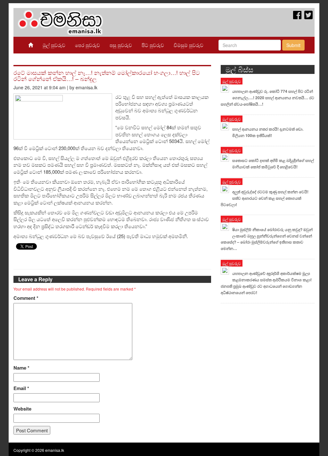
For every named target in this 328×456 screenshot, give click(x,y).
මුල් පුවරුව (54, 45)
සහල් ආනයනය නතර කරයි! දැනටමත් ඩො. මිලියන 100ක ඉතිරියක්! (267, 132)
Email (21, 388)
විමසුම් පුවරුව (188, 45)
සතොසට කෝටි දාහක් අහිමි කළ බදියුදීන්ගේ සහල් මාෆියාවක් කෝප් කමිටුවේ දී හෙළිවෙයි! (273, 163)
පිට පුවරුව (153, 45)
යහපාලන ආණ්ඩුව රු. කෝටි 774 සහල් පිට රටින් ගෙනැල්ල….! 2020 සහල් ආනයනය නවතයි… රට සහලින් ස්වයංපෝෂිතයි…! (267, 97)
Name (21, 367)
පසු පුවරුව (121, 45)
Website (22, 408)
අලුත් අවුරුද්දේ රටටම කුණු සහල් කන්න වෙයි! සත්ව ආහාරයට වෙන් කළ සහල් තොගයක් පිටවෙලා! (264, 198)
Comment (25, 298)
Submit (293, 45)
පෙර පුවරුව (87, 45)
